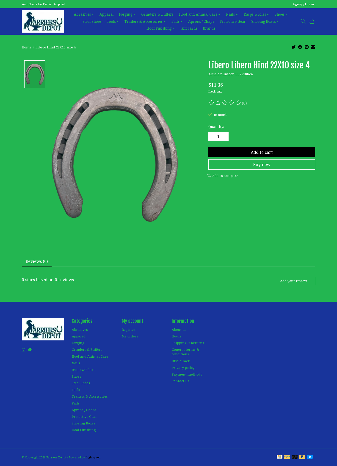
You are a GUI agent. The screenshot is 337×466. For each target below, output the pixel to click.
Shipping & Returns (188, 342)
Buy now (261, 164)
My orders (130, 336)
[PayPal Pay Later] (302, 457)
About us (179, 329)
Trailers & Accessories (90, 396)
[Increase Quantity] (223, 136)
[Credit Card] (279, 457)
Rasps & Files (82, 369)
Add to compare (225, 175)
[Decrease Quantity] (213, 136)
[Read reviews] (225, 103)
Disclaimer (181, 361)
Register (128, 329)
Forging (78, 342)
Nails (76, 363)
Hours (177, 336)
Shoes (76, 376)
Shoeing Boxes (83, 423)
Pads (76, 403)
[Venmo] (310, 457)
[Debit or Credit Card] (295, 457)
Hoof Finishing (84, 429)
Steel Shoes (92, 21)
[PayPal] (287, 457)
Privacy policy (183, 367)
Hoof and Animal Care (90, 356)
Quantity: (216, 126)
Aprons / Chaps (201, 21)
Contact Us (180, 381)
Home (26, 47)
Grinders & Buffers (157, 14)
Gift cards (189, 28)
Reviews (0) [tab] (37, 261)
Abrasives (80, 329)
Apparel (106, 14)
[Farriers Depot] (43, 21)
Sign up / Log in (303, 4)
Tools (76, 389)
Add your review (293, 281)
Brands (209, 28)
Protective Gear (233, 21)
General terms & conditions (185, 351)
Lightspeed (93, 457)
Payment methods (187, 374)
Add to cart (262, 152)
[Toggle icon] (303, 21)
